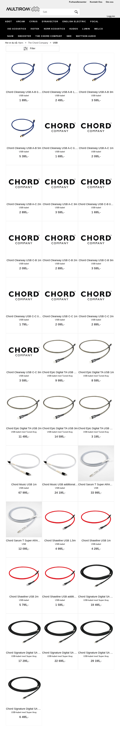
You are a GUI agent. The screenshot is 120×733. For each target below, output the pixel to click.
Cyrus (33, 21)
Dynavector (50, 21)
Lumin (86, 29)
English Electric (74, 21)
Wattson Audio (86, 36)
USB (55, 42)
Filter (32, 48)
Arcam (20, 21)
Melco (98, 29)
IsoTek (35, 29)
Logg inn (111, 16)
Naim (10, 36)
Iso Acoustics (16, 29)
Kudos (74, 29)
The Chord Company (48, 36)
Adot (8, 21)
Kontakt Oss (96, 2)
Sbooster (24, 36)
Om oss (109, 2)
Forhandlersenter (77, 2)
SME (69, 36)
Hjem (20, 42)
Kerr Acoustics (54, 29)
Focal (94, 21)
